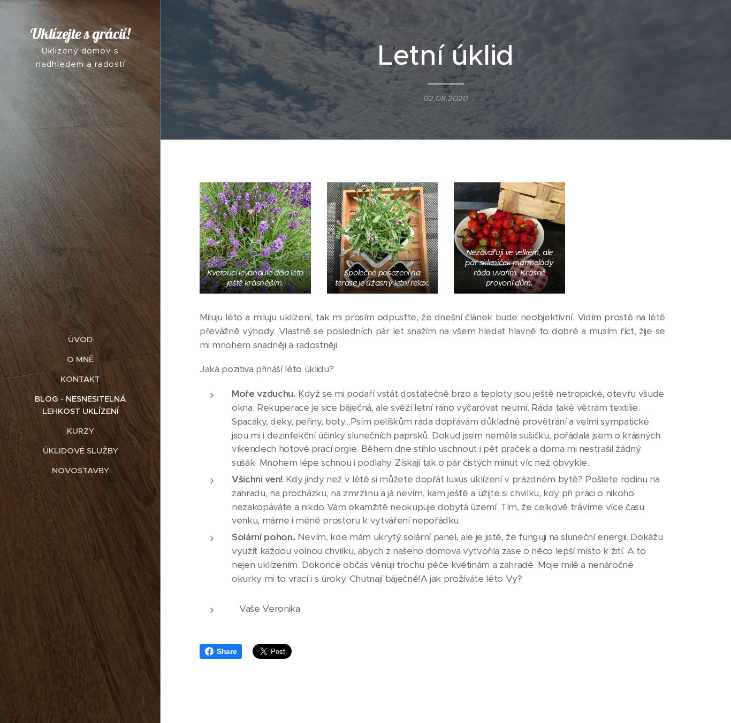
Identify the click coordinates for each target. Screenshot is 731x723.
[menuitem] (80, 339)
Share (227, 651)
